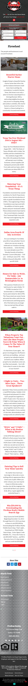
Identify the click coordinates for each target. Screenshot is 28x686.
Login (2, 604)
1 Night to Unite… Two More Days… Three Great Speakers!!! (14, 383)
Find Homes (20, 37)
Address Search (6, 588)
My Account (5, 599)
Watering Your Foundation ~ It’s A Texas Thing (14, 186)
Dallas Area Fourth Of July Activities (14, 233)
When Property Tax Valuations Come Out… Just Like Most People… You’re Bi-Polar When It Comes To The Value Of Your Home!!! (14, 341)
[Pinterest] (19, 640)
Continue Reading (14, 114)
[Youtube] (12, 640)
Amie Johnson (19, 673)
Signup (3, 602)
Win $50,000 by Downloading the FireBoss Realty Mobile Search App (14, 509)
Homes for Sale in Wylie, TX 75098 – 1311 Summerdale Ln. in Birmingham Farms (14, 277)
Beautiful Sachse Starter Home (14, 76)
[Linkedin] (16, 640)
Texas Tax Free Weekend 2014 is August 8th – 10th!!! (14, 140)
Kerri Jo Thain (19, 675)
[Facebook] (6, 640)
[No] (26, 681)
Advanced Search (14, 25)
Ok (14, 683)
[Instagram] (22, 640)
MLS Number (5, 585)
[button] (14, 20)
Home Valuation (14, 28)
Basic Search (5, 577)
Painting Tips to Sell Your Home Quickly (14, 467)
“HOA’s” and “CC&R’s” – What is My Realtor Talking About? (14, 429)
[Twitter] (9, 640)
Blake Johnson (9, 675)
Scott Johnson (9, 673)
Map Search (4, 582)
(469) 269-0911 (14, 636)
